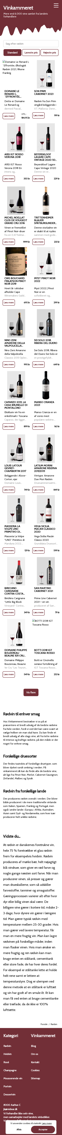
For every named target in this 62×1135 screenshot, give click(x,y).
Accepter (43, 1129)
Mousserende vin (12, 1078)
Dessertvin (9, 1094)
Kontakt (35, 1062)
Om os (34, 1054)
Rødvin (7, 1045)
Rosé (6, 1062)
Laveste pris (31, 52)
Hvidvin (7, 1054)
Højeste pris (49, 52)
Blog (33, 1045)
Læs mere (9, 116)
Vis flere (31, 692)
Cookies (35, 1070)
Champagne (10, 1070)
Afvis (19, 1129)
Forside (44, 1024)
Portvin (7, 1086)
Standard (12, 52)
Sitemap (35, 1078)
